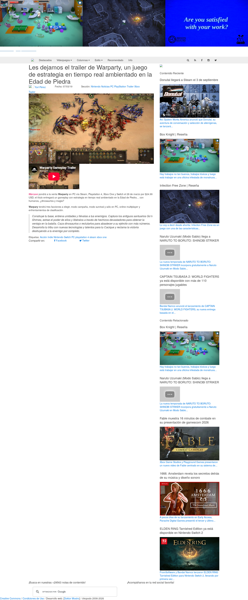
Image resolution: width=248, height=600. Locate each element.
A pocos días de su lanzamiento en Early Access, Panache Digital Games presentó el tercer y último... (187, 518)
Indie (50, 237)
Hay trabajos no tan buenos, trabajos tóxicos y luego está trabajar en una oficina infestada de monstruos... (188, 175)
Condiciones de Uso (33, 598)
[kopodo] (32, 60)
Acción (43, 237)
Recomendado (115, 60)
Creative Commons (10, 598)
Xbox (137, 86)
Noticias (105, 86)
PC (112, 86)
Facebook (61, 240)
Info (130, 60)
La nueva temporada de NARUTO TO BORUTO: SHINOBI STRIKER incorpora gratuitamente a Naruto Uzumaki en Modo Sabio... (188, 265)
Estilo (98, 60)
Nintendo (96, 86)
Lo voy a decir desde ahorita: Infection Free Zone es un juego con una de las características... (189, 226)
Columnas (82, 60)
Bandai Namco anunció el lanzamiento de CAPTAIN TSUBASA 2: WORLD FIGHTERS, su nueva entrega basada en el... (187, 309)
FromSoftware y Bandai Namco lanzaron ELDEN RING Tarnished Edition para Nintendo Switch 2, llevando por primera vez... (189, 575)
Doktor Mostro (71, 598)
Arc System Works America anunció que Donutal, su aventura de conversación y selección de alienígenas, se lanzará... (188, 123)
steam (93, 237)
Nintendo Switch (62, 237)
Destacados (45, 60)
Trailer (130, 86)
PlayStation (120, 86)
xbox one (102, 237)
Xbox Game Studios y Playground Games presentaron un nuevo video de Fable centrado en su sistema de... (189, 463)
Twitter (85, 240)
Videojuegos (64, 60)
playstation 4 (82, 237)
